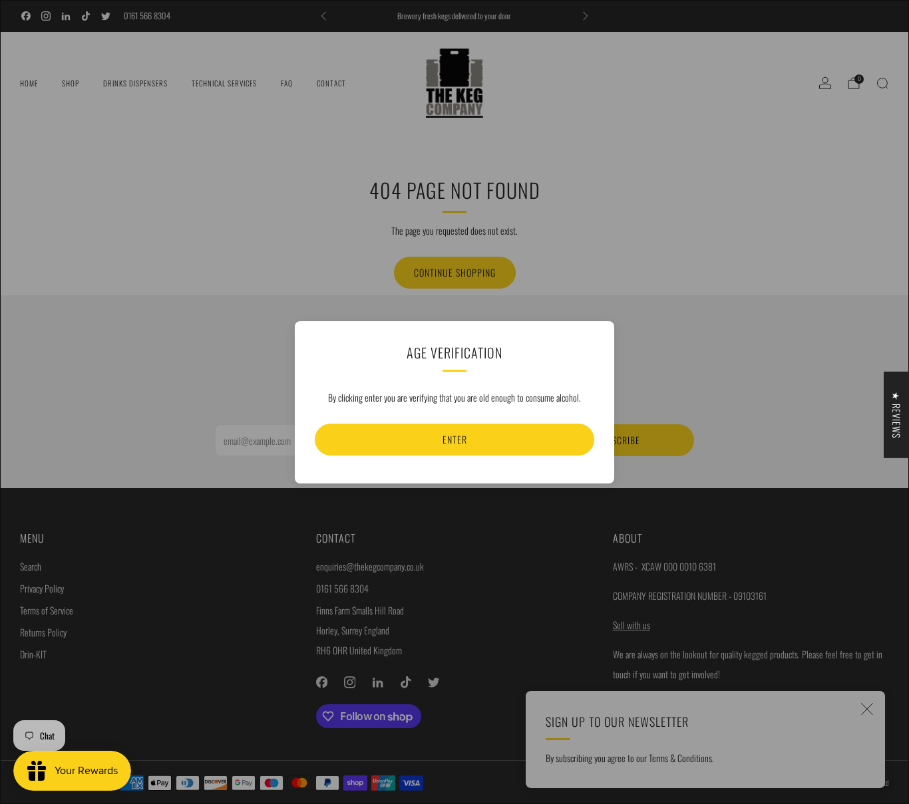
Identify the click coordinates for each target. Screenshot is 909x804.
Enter (455, 439)
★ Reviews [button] (897, 414)
